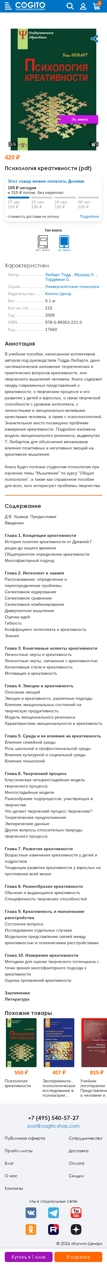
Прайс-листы (18, 1150)
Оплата (76, 1163)
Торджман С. (57, 279)
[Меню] (8, 6)
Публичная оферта (25, 1138)
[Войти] (83, 6)
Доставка (79, 1150)
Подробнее (89, 217)
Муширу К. (84, 274)
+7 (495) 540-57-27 (53, 1117)
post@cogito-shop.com (53, 1126)
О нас (11, 1175)
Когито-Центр (58, 293)
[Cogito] (30, 6)
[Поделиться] (94, 39)
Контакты (14, 1188)
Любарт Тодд (58, 274)
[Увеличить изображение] (94, 144)
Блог (9, 1163)
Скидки (76, 1175)
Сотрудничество (85, 1138)
